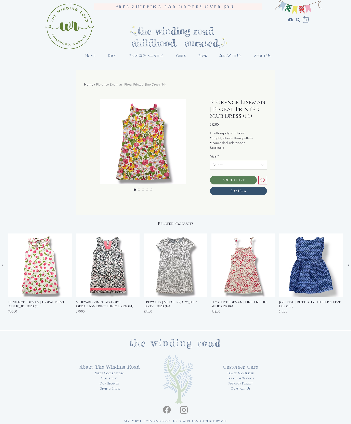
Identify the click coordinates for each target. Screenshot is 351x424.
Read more (217, 147)
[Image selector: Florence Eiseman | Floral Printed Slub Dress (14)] (135, 189)
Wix (223, 421)
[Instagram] (184, 410)
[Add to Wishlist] (262, 180)
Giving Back (110, 389)
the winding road (176, 31)
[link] (306, 19)
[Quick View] (40, 265)
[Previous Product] (2, 264)
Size (214, 156)
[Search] (298, 20)
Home (88, 84)
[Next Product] (348, 264)
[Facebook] (167, 410)
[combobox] (238, 165)
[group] (175, 279)
